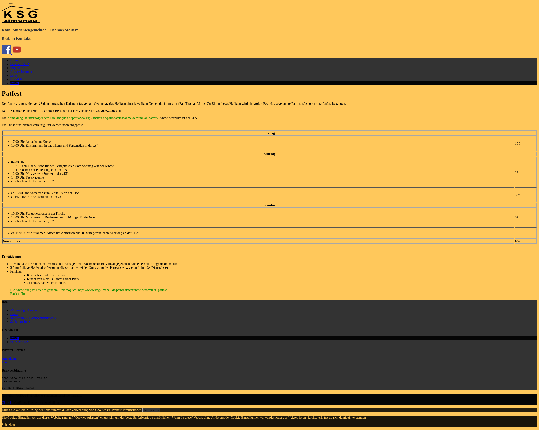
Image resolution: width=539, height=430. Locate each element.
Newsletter (17, 79)
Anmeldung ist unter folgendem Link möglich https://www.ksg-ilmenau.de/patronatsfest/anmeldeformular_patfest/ (82, 118)
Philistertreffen (19, 342)
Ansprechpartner (21, 71)
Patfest (14, 83)
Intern (5, 362)
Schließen (8, 424)
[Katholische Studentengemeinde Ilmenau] (21, 22)
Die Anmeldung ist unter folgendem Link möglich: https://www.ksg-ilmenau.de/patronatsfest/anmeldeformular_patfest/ (88, 290)
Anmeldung (9, 358)
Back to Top (18, 293)
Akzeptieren (151, 410)
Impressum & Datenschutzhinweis (33, 318)
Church (7, 402)
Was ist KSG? (19, 64)
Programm (17, 68)
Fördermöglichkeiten (24, 310)
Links (14, 314)
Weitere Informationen (126, 410)
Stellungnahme (20, 321)
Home (14, 60)
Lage (13, 75)
